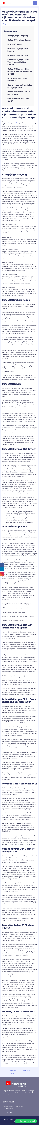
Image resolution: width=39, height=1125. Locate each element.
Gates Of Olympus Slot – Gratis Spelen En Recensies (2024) (19, 71)
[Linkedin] (11, 1112)
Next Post (27, 1070)
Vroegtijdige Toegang (17, 35)
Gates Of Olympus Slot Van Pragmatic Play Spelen (18, 62)
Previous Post (12, 1070)
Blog (4, 24)
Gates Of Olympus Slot (18, 55)
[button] (26, 1121)
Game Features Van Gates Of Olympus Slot (19, 86)
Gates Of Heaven (15, 44)
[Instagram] (7, 1112)
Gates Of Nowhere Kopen (19, 40)
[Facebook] (3, 1112)
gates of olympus (13, 122)
